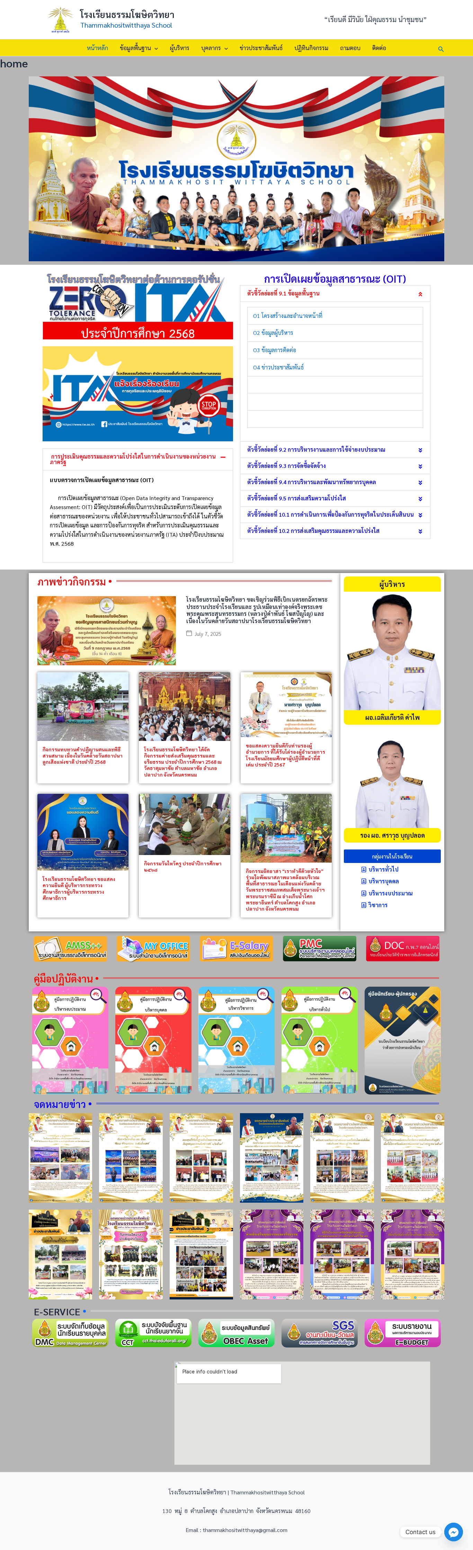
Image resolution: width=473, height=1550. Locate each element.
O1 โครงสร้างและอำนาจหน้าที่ (287, 315)
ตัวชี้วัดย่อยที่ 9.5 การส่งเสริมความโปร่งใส (296, 498)
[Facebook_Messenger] (453, 1532)
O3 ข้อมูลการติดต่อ (274, 350)
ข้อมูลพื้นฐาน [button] (135, 47)
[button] (154, 47)
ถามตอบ (350, 47)
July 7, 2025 (208, 633)
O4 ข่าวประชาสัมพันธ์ (278, 367)
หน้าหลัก (97, 47)
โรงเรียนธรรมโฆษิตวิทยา (127, 14)
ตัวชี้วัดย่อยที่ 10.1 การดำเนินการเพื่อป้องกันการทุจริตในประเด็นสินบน (330, 514)
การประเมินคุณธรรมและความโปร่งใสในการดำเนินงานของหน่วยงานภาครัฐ (133, 459)
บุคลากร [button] (211, 47)
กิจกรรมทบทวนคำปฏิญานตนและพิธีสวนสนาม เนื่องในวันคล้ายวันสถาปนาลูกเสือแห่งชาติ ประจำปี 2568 (83, 755)
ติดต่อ (379, 47)
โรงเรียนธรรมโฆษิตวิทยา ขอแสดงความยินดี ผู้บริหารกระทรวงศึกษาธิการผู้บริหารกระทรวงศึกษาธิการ (79, 888)
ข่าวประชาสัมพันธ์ (261, 47)
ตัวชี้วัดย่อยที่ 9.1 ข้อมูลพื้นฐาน (283, 293)
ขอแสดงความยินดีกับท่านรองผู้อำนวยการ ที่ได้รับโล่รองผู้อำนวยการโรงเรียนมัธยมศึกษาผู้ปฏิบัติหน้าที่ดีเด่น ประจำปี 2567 (285, 755)
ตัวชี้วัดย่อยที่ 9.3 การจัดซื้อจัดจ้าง (286, 465)
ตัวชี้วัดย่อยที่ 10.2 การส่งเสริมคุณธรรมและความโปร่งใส (313, 530)
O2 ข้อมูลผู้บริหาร (273, 332)
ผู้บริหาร (179, 47)
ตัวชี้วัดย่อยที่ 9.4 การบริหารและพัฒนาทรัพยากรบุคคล (311, 482)
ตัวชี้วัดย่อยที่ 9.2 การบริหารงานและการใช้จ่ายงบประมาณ (316, 449)
